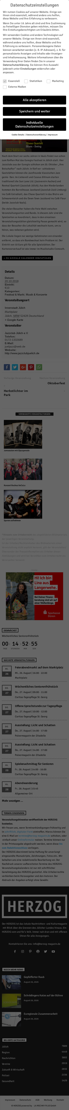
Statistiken (36, 81)
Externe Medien (17, 86)
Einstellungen (28, 68)
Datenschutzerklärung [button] (36, 134)
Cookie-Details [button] (18, 134)
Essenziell (14, 81)
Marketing (58, 81)
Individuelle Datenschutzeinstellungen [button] (34, 124)
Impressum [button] (53, 134)
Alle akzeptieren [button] (34, 100)
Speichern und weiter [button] (34, 111)
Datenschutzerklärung (16, 65)
